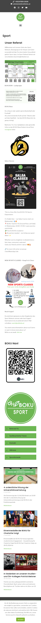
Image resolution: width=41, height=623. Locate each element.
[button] (20, 25)
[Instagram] (18, 7)
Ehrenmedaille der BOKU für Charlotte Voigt (17, 531)
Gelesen (20, 619)
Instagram (8, 129)
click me (19, 332)
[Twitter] (22, 7)
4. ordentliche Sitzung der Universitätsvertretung (16, 488)
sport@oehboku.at (18, 323)
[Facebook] (14, 7)
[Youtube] (26, 7)
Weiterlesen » (8, 505)
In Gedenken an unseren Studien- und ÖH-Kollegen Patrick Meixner (20, 575)
